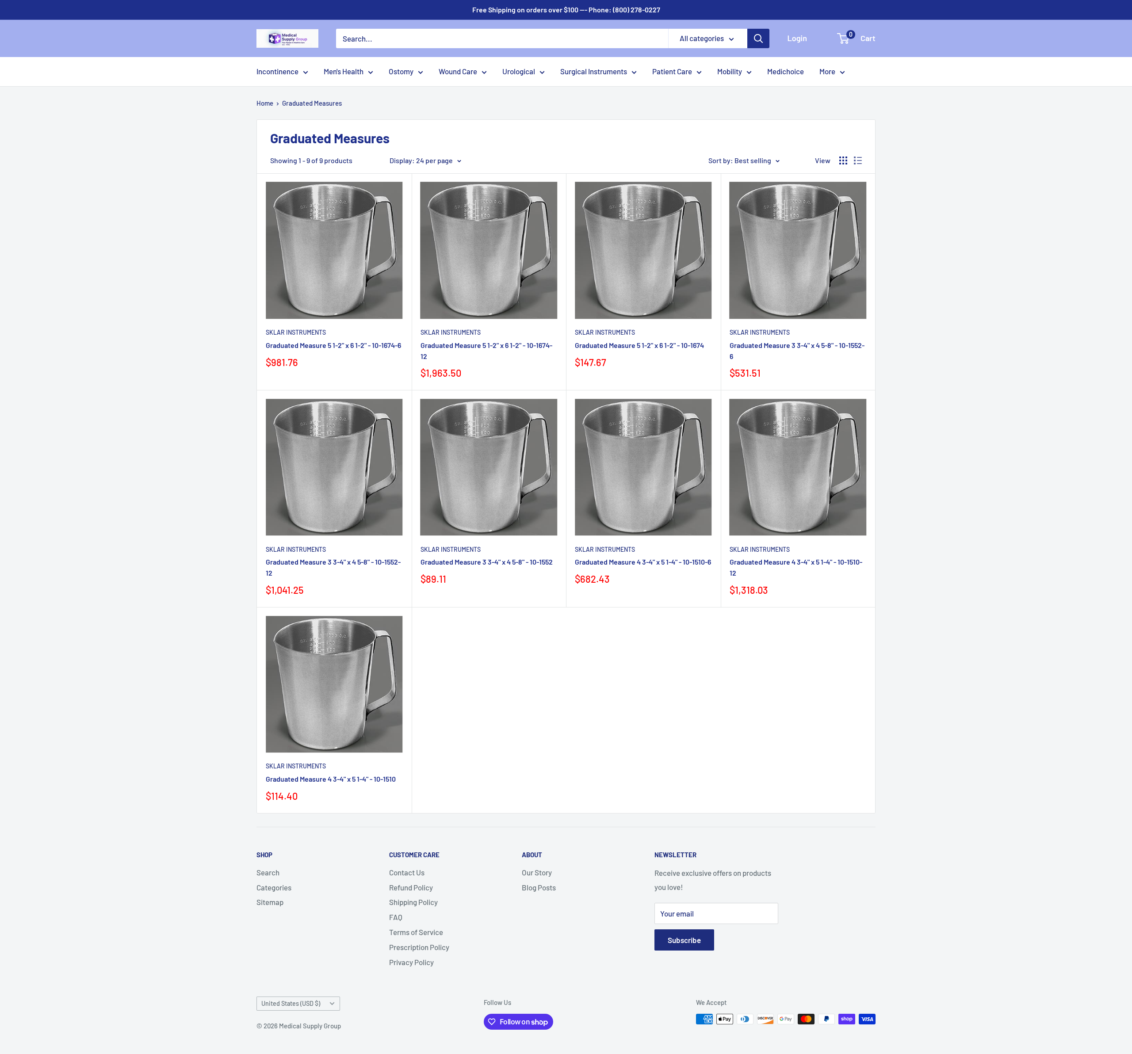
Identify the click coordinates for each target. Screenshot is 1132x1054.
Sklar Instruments (296, 332)
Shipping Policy (413, 901)
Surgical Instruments (593, 71)
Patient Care (672, 71)
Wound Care (458, 71)
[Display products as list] (858, 160)
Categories (273, 887)
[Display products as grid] (843, 160)
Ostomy (401, 71)
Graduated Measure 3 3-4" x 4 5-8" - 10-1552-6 (797, 350)
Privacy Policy (411, 962)
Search (267, 872)
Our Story (537, 872)
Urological (518, 71)
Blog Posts (539, 887)
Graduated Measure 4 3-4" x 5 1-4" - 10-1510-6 (643, 562)
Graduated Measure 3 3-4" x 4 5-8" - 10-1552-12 (333, 567)
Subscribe (684, 940)
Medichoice (785, 71)
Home (264, 103)
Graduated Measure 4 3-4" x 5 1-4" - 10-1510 (331, 779)
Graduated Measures (312, 103)
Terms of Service (416, 932)
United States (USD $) (290, 1003)
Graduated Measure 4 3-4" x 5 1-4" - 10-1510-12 (796, 567)
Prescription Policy (419, 947)
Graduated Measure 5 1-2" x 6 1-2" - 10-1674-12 (486, 350)
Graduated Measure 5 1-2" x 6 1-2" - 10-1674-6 (333, 345)
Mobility (729, 71)
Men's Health (343, 71)
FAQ (395, 917)
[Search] (758, 38)
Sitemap (269, 901)
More (827, 71)
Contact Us (406, 872)
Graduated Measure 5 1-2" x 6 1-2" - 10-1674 (639, 345)
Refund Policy (411, 887)
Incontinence (277, 71)
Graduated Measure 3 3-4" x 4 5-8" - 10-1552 (487, 562)
